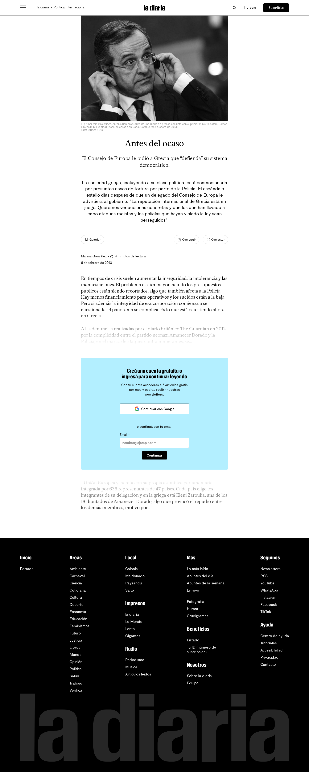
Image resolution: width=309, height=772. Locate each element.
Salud (74, 676)
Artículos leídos (138, 674)
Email (125, 435)
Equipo (192, 683)
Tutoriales (268, 643)
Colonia (131, 569)
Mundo (76, 654)
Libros (75, 647)
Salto (129, 590)
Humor (192, 608)
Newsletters (270, 569)
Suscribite (276, 8)
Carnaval (77, 576)
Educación (78, 619)
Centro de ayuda (274, 636)
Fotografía (195, 601)
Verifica (76, 690)
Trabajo (76, 683)
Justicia (76, 640)
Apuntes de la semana (205, 583)
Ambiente (78, 569)
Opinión (76, 661)
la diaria (43, 7)
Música (131, 667)
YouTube (267, 583)
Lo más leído (197, 569)
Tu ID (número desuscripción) (201, 649)
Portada (27, 569)
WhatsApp (269, 590)
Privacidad (269, 657)
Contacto (268, 664)
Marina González (94, 256)
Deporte (76, 604)
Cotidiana (78, 590)
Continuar (154, 455)
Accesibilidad (271, 650)
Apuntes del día (200, 576)
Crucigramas (197, 616)
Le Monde (133, 621)
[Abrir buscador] (234, 8)
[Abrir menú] (23, 7)
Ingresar (250, 7)
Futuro (75, 633)
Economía (78, 611)
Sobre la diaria (199, 676)
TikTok (265, 611)
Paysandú (133, 583)
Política (76, 669)
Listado (193, 640)
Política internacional (69, 7)
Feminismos (79, 626)
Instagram (268, 597)
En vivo (193, 590)
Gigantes (132, 636)
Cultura (76, 597)
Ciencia (76, 583)
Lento (130, 628)
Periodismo (134, 660)
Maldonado (135, 576)
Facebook (268, 604)
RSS (264, 576)
